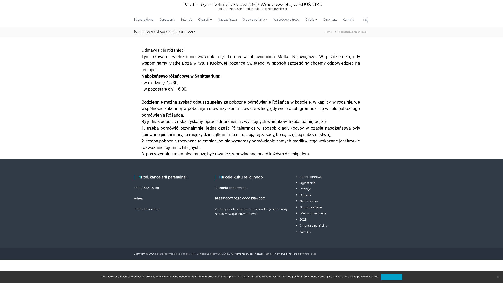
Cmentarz (330, 19)
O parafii (203, 19)
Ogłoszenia (167, 19)
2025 (303, 219)
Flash (266, 253)
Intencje (186, 19)
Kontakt (348, 19)
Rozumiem (391, 276)
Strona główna (144, 19)
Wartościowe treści (286, 19)
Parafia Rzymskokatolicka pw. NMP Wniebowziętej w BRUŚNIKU (253, 4)
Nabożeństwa (227, 19)
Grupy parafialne (254, 19)
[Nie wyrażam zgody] (498, 277)
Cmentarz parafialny (313, 225)
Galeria (310, 19)
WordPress (309, 253)
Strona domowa (311, 177)
